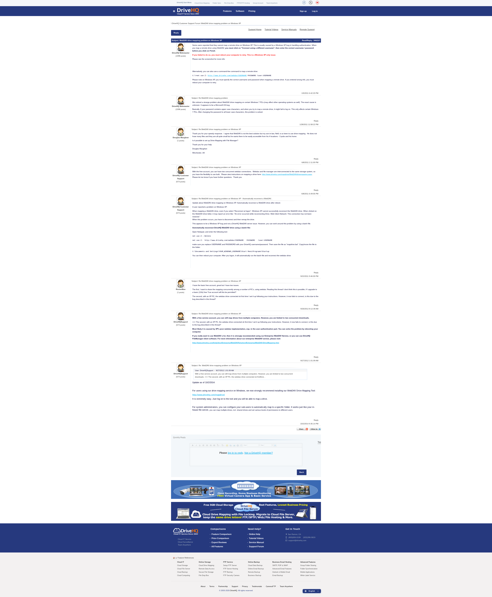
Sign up (303, 11)
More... (262, 377)
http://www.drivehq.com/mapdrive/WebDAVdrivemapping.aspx (287, 174)
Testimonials (257, 586)
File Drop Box (229, 3)
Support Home (255, 29)
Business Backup (254, 575)
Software (240, 11)
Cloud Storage (182, 565)
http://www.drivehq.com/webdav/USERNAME (227, 76)
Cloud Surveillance (185, 542)
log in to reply (235, 452)
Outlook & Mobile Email (281, 572)
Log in (315, 11)
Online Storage (205, 562)
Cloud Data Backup (255, 565)
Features (227, 11)
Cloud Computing (183, 575)
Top (319, 442)
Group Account (258, 3)
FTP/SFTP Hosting (243, 3)
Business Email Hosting (281, 562)
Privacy (245, 586)
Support (235, 586)
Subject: (176, 40)
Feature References (186, 558)
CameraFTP (271, 586)
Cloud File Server (183, 569)
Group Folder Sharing (308, 565)
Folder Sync (217, 3)
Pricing (251, 11)
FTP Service (228, 562)
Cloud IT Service (184, 539)
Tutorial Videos (271, 29)
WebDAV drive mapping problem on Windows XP (221, 23)
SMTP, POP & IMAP (280, 565)
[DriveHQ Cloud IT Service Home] (186, 11)
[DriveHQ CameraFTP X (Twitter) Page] (311, 2)
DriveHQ (233, 590)
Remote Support (307, 29)
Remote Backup (254, 572)
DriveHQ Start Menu (184, 2)
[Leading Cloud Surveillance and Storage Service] (246, 489)
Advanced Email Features (282, 569)
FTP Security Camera (231, 575)
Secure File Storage (206, 572)
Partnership (223, 586)
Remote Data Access (206, 569)
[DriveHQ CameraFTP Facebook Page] (304, 2)
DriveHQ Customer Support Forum (186, 23)
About (203, 586)
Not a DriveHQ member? (258, 452)
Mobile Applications (307, 572)
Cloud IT (180, 562)
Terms (211, 586)
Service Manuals (289, 29)
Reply (176, 33)
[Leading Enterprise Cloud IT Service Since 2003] (246, 511)
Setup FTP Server (230, 565)
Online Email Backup (256, 569)
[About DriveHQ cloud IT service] (186, 533)
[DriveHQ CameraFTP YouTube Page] (317, 2)
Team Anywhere (272, 3)
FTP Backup (228, 572)
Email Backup (277, 575)
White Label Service (307, 575)
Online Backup (254, 562)
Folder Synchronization (308, 569)
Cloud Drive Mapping (202, 3)
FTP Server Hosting (230, 569)
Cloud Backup (182, 572)
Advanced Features (307, 562)
